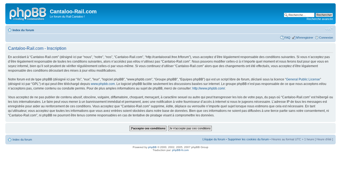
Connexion (326, 37)
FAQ (287, 37)
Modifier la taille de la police (329, 29)
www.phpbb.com (103, 84)
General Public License (303, 79)
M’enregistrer (304, 37)
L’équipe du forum (213, 139)
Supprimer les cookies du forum (248, 139)
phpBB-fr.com (180, 150)
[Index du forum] (28, 13)
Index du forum (23, 30)
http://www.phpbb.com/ (208, 88)
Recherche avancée (320, 19)
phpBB (152, 147)
